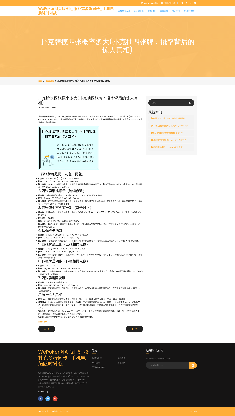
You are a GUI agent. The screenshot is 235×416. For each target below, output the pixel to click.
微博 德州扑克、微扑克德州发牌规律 (169, 118)
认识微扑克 (139, 10)
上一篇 (47, 328)
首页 (40, 80)
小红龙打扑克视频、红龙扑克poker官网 (170, 125)
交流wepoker (190, 10)
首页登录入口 (124, 10)
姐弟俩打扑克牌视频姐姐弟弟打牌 (168, 132)
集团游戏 (164, 10)
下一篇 (134, 328)
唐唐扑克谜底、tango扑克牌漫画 (167, 147)
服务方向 (176, 10)
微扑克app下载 (75, 411)
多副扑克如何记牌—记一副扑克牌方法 (169, 140)
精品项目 (152, 10)
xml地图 (193, 411)
